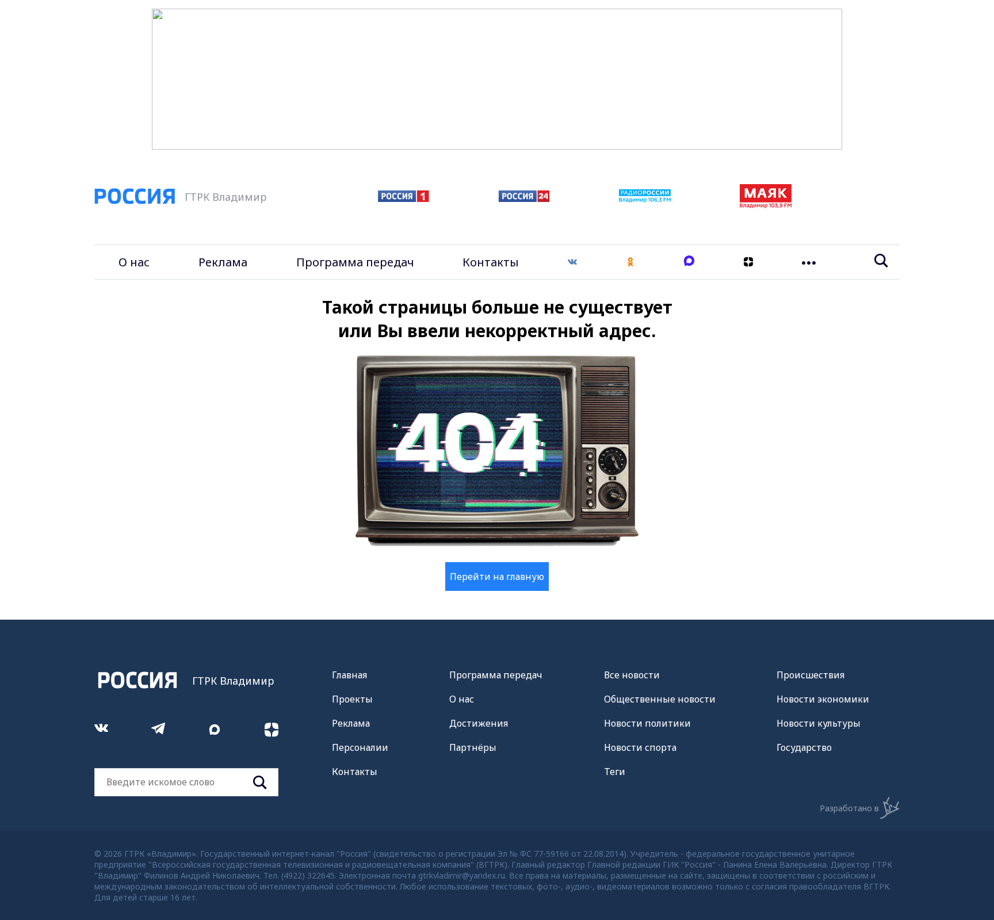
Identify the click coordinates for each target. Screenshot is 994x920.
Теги (614, 771)
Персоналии (360, 747)
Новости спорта (640, 747)
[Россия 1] (403, 198)
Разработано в (849, 808)
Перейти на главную (497, 576)
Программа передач (355, 262)
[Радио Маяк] (766, 205)
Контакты (490, 262)
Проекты (352, 699)
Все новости (632, 675)
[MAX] (689, 262)
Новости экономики (823, 699)
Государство (804, 747)
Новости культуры (819, 723)
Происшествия (810, 675)
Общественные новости (660, 699)
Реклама (222, 262)
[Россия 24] (524, 198)
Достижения (478, 723)
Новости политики (647, 723)
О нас (134, 262)
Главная (349, 675)
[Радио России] (645, 199)
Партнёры (472, 747)
